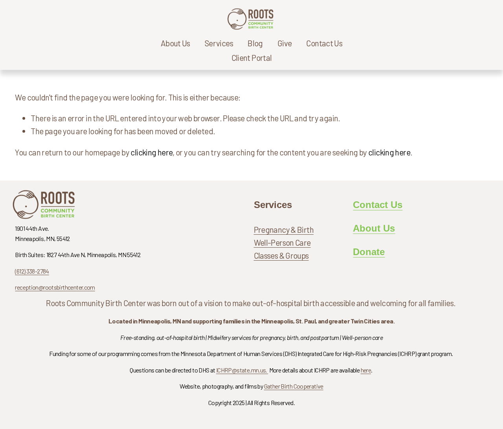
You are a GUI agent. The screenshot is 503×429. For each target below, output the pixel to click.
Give (284, 43)
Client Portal (251, 57)
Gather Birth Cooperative (293, 386)
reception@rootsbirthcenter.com (55, 287)
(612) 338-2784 (32, 271)
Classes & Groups (281, 255)
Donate (369, 252)
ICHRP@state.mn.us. (242, 370)
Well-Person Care (282, 242)
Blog (255, 43)
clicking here (151, 152)
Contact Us (324, 43)
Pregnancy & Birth (284, 229)
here (366, 370)
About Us (374, 228)
